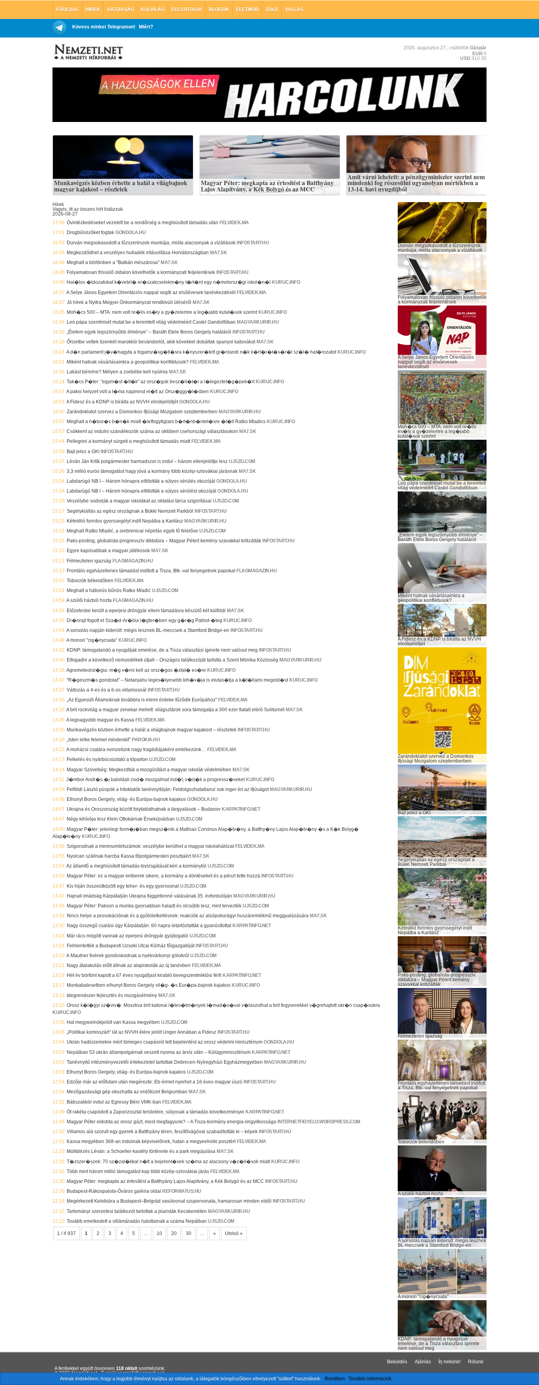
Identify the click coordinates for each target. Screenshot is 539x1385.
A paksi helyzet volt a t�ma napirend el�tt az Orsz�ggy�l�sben (137, 391)
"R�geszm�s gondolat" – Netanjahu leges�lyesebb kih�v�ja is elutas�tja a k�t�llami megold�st (177, 680)
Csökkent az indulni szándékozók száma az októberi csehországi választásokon (152, 431)
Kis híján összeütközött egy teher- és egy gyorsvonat (123, 886)
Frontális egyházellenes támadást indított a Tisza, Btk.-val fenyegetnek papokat (151, 570)
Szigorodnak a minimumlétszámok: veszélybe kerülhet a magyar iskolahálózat (150, 846)
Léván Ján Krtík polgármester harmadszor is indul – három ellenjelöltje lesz (147, 461)
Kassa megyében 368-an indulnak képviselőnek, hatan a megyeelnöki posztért (151, 1141)
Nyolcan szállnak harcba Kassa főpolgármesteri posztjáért (129, 856)
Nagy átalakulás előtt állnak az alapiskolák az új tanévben (129, 965)
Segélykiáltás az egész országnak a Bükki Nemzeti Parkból (130, 511)
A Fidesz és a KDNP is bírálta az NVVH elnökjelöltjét (122, 402)
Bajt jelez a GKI (83, 451)
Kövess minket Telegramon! (103, 27)
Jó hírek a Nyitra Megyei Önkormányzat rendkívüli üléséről (129, 302)
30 (188, 1233)
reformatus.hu (181, 1191)
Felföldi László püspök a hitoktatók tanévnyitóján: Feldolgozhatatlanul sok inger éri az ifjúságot (168, 789)
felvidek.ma (234, 222)
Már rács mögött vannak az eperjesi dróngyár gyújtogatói (127, 936)
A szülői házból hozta (89, 600)
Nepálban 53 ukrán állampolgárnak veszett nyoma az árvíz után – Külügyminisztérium (159, 1052)
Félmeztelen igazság (89, 561)
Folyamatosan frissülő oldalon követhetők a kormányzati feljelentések (141, 272)
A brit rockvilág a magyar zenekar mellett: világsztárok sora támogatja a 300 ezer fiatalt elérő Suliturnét (175, 709)
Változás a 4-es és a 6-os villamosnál (106, 690)
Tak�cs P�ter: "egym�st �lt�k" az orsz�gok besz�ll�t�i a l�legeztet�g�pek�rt (161, 381)
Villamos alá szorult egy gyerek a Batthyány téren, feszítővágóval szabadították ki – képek (162, 1131)
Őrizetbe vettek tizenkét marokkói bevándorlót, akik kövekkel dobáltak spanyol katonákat (161, 342)
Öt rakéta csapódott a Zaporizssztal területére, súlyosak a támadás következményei (155, 1112)
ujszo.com (242, 461)
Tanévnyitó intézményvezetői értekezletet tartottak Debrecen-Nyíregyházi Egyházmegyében (165, 1062)
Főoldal (67, 9)
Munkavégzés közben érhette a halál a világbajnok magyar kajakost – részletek (120, 186)
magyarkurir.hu (258, 322)
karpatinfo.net (241, 809)
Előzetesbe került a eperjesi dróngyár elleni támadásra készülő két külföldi (146, 610)
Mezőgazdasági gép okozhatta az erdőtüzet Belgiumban (127, 1092)
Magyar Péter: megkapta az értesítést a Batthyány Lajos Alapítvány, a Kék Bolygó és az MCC (267, 186)
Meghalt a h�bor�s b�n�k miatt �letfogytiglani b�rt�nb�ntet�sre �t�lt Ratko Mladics (166, 421)
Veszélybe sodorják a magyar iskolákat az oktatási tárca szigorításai (139, 501)
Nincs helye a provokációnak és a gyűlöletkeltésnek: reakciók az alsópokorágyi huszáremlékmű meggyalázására (188, 915)
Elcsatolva (186, 9)
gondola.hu (130, 232)
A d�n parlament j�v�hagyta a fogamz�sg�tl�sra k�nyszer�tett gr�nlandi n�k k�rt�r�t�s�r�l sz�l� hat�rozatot (201, 352)
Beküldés (397, 1361)
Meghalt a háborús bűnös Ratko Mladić (109, 590)
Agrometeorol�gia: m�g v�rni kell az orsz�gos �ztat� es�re (136, 670)
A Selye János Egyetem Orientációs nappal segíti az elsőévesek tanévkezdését (151, 292)
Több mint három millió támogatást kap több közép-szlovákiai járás (138, 1171)
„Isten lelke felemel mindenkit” (99, 739)
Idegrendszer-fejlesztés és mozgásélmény (112, 995)
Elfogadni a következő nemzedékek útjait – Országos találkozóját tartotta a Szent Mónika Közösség (172, 660)
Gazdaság (120, 9)
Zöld (272, 9)
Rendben (335, 1378)
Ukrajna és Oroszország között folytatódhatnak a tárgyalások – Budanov (144, 809)
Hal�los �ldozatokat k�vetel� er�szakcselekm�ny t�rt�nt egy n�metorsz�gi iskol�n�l (169, 282)
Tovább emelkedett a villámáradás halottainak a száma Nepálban (137, 1221)
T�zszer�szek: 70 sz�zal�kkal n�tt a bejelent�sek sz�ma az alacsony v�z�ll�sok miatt (168, 1161)
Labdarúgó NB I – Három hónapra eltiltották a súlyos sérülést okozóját (141, 491)
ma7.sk (218, 252)
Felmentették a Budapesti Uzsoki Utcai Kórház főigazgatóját (131, 945)
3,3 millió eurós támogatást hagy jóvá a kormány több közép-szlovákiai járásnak (152, 471)
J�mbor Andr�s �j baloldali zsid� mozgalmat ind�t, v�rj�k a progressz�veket (155, 779)
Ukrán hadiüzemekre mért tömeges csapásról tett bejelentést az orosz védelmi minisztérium (164, 1042)
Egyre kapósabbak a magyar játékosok (108, 550)
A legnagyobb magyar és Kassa (100, 720)
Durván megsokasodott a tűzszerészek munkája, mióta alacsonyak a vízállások (151, 243)
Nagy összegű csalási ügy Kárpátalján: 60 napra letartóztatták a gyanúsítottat (149, 925)
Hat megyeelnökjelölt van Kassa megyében (113, 1022)
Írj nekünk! (449, 1361)
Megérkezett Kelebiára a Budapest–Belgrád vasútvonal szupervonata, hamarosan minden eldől (169, 1201)
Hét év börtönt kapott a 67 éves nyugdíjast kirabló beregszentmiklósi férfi (144, 975)
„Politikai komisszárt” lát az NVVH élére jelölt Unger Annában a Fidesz (141, 1032)
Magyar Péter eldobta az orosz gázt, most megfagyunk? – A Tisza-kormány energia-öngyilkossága (171, 1121)
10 (159, 1233)
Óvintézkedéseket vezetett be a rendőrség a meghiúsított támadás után (142, 222)
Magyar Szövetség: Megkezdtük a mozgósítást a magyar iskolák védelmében (149, 769)
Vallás (294, 9)
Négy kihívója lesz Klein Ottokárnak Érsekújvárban (121, 819)
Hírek (92, 9)
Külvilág (153, 9)
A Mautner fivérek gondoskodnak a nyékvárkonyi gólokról (127, 955)
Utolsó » (234, 1233)
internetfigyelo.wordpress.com (318, 1121)
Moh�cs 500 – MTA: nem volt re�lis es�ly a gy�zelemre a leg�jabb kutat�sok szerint (162, 312)
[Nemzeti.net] (88, 52)
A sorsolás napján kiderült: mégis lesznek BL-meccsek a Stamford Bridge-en (147, 630)
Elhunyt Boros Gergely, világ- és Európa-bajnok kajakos (126, 799)
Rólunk (475, 1361)
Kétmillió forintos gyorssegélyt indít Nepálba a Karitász (125, 521)
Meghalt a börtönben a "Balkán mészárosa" (113, 262)
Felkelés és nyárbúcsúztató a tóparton (107, 759)
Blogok (219, 9)
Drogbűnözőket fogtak (90, 232)
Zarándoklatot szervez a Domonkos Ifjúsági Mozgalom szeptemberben (142, 411)
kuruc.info (286, 282)
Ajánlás (423, 1361)
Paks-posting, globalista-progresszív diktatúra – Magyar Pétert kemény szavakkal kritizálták (164, 541)
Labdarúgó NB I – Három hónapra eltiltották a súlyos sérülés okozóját (141, 481)
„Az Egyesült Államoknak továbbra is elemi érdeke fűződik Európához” (142, 700)
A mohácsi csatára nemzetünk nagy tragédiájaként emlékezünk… (136, 749)
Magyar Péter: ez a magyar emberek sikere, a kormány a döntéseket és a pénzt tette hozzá (163, 876)
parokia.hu (146, 739)
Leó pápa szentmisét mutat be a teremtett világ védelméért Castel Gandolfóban (151, 322)
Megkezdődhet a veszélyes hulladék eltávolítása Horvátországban (138, 252)
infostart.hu (253, 243)
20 (174, 1233)
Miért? (146, 27)
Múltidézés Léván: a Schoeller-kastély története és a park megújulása (141, 1151)
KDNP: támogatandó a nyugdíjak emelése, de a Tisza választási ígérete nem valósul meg (162, 650)
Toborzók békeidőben (90, 580)
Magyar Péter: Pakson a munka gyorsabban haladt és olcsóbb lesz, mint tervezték (154, 906)
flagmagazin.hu (132, 561)
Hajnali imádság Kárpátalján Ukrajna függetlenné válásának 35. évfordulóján (149, 896)
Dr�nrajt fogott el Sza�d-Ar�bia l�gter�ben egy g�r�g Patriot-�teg (144, 620)
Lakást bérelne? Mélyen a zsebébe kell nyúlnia (117, 372)
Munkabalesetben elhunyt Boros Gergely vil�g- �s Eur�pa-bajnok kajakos (148, 985)
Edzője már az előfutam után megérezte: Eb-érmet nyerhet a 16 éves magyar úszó (154, 1082)
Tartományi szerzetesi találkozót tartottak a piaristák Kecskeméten (137, 1211)
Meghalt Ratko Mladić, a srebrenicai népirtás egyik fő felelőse (132, 531)
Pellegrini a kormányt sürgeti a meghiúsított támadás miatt (128, 441)
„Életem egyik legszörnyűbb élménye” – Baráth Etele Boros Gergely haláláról (149, 332)
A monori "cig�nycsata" (91, 640)
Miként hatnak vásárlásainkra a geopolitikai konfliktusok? (128, 362)
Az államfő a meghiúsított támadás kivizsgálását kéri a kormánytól (136, 866)
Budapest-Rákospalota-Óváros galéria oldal (114, 1191)
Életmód (247, 9)
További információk (369, 1378)
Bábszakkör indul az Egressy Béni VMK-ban (114, 1102)
